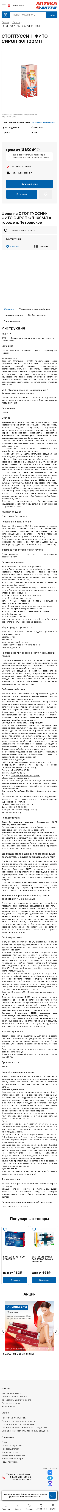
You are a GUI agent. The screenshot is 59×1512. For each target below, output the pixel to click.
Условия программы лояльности (19, 1421)
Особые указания (37, 315)
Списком (43, 246)
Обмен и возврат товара (14, 1396)
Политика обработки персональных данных (24, 1427)
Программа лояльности (14, 1417)
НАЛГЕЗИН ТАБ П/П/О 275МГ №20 (14, 1258)
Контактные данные (12, 1445)
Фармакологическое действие (34, 309)
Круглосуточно (13, 239)
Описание (9, 309)
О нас (5, 1442)
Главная (5, 22)
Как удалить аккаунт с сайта (16, 1400)
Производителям (10, 1449)
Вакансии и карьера (12, 1458)
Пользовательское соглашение (18, 1424)
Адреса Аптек (9, 1406)
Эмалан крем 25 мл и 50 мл (18, 1354)
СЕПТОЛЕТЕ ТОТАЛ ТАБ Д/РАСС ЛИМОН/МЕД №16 (42, 1259)
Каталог (16, 22)
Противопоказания (13, 315)
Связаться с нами (11, 1403)
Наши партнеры (10, 1462)
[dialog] (29, 1496)
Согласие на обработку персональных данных (26, 1430)
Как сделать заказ (11, 1393)
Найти (52, 15)
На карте (14, 246)
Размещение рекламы (13, 1455)
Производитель (12, 321)
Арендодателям (10, 1452)
